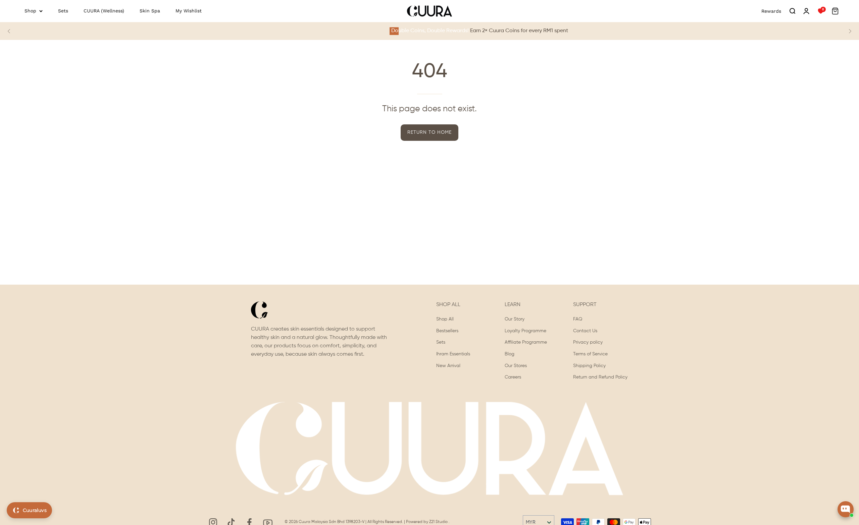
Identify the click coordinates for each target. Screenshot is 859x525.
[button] (792, 11)
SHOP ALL (448, 304)
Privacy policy (588, 342)
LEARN (512, 304)
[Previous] (9, 31)
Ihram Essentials (453, 354)
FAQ (577, 319)
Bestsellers (447, 331)
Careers (513, 377)
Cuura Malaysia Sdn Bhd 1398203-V (332, 522)
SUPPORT (585, 304)
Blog (509, 354)
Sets (440, 342)
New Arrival (448, 365)
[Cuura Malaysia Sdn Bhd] (429, 11)
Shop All (445, 319)
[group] (429, 31)
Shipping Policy (589, 365)
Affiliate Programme (526, 342)
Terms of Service (590, 354)
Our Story (514, 319)
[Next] (850, 31)
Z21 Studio (439, 522)
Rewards (771, 11)
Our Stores (516, 365)
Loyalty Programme (525, 331)
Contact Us (585, 331)
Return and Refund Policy (600, 377)
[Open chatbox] (846, 509)
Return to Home (429, 132)
